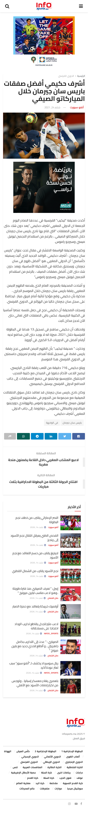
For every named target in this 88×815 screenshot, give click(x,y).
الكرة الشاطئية (75, 767)
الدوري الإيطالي (51, 762)
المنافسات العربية (32, 767)
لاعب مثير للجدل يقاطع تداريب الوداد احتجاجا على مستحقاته (36, 626)
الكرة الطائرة (54, 767)
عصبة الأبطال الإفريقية (23, 772)
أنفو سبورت (77, 107)
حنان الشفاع (53, 598)
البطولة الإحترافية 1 (72, 751)
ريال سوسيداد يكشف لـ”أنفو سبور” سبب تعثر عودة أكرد (33, 665)
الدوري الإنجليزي (74, 762)
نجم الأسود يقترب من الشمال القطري (35, 571)
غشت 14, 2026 (37, 527)
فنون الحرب (65, 777)
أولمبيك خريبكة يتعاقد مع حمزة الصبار (35, 606)
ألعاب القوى (73, 756)
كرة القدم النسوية (73, 783)
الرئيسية (81, 75)
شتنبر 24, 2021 (52, 107)
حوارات (58, 788)
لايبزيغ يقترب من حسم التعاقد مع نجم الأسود (35, 555)
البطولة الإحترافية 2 (45, 751)
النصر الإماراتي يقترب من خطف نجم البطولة (37, 520)
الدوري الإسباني (30, 756)
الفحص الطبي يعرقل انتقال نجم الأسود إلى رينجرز (34, 537)
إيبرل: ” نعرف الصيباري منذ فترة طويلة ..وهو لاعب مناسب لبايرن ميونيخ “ (35, 591)
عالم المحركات (27, 788)
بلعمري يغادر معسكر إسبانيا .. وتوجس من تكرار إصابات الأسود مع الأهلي (35, 683)
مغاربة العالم (23, 783)
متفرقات (45, 788)
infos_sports (51, 633)
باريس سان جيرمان (72, 422)
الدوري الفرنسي (66, 75)
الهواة (7, 751)
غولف (80, 777)
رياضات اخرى (64, 772)
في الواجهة (52, 422)
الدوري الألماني (52, 756)
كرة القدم (32, 777)
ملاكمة (54, 783)
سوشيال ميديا (75, 788)
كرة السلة (46, 772)
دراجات (79, 772)
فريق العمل (79, 738)
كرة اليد (40, 783)
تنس (15, 767)
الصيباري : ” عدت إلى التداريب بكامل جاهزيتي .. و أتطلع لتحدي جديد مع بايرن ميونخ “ (34, 646)
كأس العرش (23, 751)
